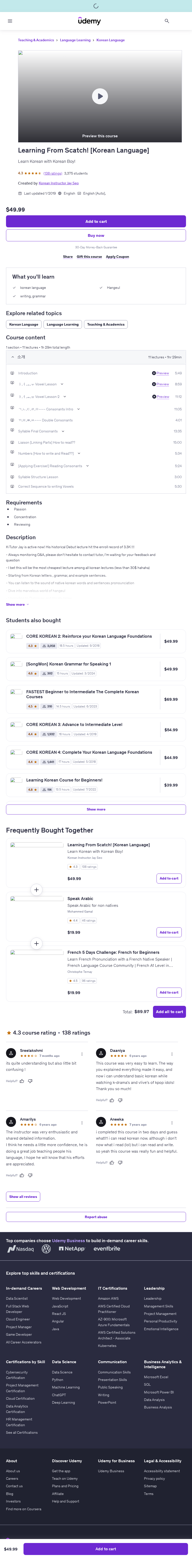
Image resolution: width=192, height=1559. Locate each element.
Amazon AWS (108, 1298)
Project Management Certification (22, 1388)
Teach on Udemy (65, 1478)
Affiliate (58, 1493)
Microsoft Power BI (159, 1392)
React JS (59, 1313)
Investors (13, 1501)
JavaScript (60, 1306)
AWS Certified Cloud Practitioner (114, 1309)
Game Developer (19, 1334)
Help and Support (65, 1501)
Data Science (62, 1372)
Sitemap (150, 1486)
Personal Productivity (160, 1321)
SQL (147, 1384)
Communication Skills (114, 1372)
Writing (103, 1395)
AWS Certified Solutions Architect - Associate (117, 1335)
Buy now (96, 235)
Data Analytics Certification (17, 1409)
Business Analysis (158, 1407)
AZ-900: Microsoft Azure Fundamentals (114, 1322)
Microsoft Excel (156, 1377)
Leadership (153, 1298)
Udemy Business (68, 1240)
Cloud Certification (20, 1398)
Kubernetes (107, 1345)
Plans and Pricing (65, 1486)
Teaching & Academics (36, 40)
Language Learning (75, 40)
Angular (58, 1321)
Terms (149, 1493)
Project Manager (19, 1327)
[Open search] (167, 21)
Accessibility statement (162, 1471)
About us (13, 1471)
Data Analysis (154, 1399)
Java (55, 1329)
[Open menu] (10, 21)
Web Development (66, 1298)
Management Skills (158, 1306)
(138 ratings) (53, 173)
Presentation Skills (112, 1379)
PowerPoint (107, 1402)
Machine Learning (66, 1387)
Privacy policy (154, 1478)
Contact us (14, 1486)
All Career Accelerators (24, 1342)
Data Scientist (17, 1298)
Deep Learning (63, 1402)
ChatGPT (59, 1395)
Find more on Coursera (23, 1509)
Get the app (61, 1471)
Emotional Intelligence (161, 1329)
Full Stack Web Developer (17, 1309)
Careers (12, 1478)
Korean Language (110, 40)
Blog (9, 1493)
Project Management (160, 1313)
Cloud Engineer (18, 1319)
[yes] (22, 1081)
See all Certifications (22, 1432)
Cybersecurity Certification (17, 1375)
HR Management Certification (19, 1422)
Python (57, 1379)
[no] (30, 1081)
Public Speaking (110, 1387)
